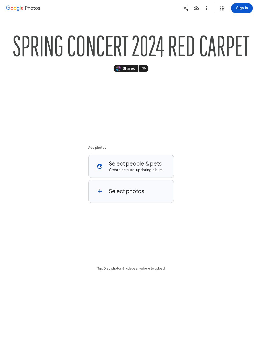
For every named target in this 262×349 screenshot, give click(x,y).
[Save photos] (196, 8)
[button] (222, 8)
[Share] (186, 8)
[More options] (206, 8)
